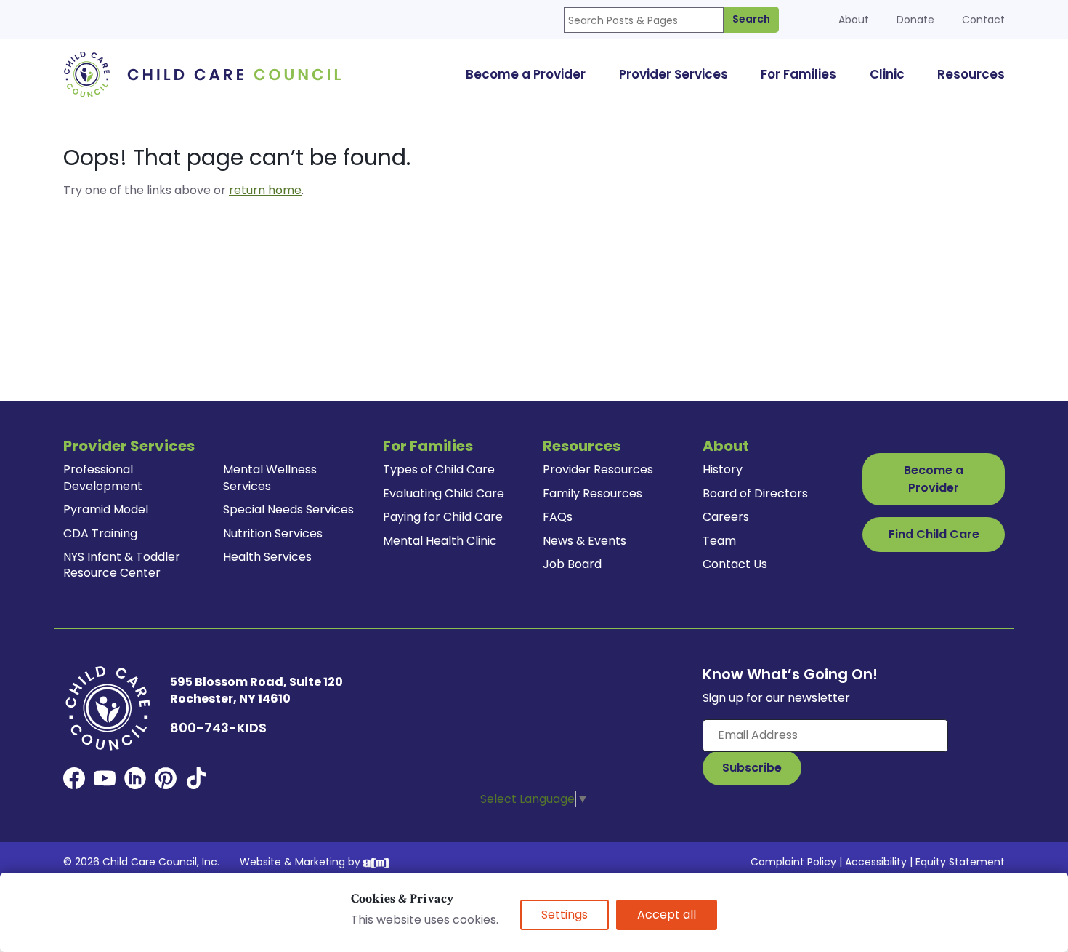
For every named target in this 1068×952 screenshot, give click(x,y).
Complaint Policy (793, 862)
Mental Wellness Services (270, 477)
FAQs (558, 516)
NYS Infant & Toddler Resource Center (121, 564)
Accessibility (876, 862)
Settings (564, 914)
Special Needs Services (288, 509)
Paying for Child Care (443, 516)
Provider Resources (598, 469)
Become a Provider (933, 479)
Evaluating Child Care (443, 493)
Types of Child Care (439, 469)
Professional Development (102, 477)
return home (265, 190)
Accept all (666, 914)
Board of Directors (755, 493)
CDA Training (100, 533)
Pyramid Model (105, 509)
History (723, 469)
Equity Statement (960, 862)
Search (751, 19)
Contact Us (735, 564)
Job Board (572, 564)
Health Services (267, 556)
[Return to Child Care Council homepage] (207, 73)
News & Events (584, 540)
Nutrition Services (273, 533)
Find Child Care (934, 534)
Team (719, 540)
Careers (726, 516)
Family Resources (592, 493)
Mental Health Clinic (440, 540)
